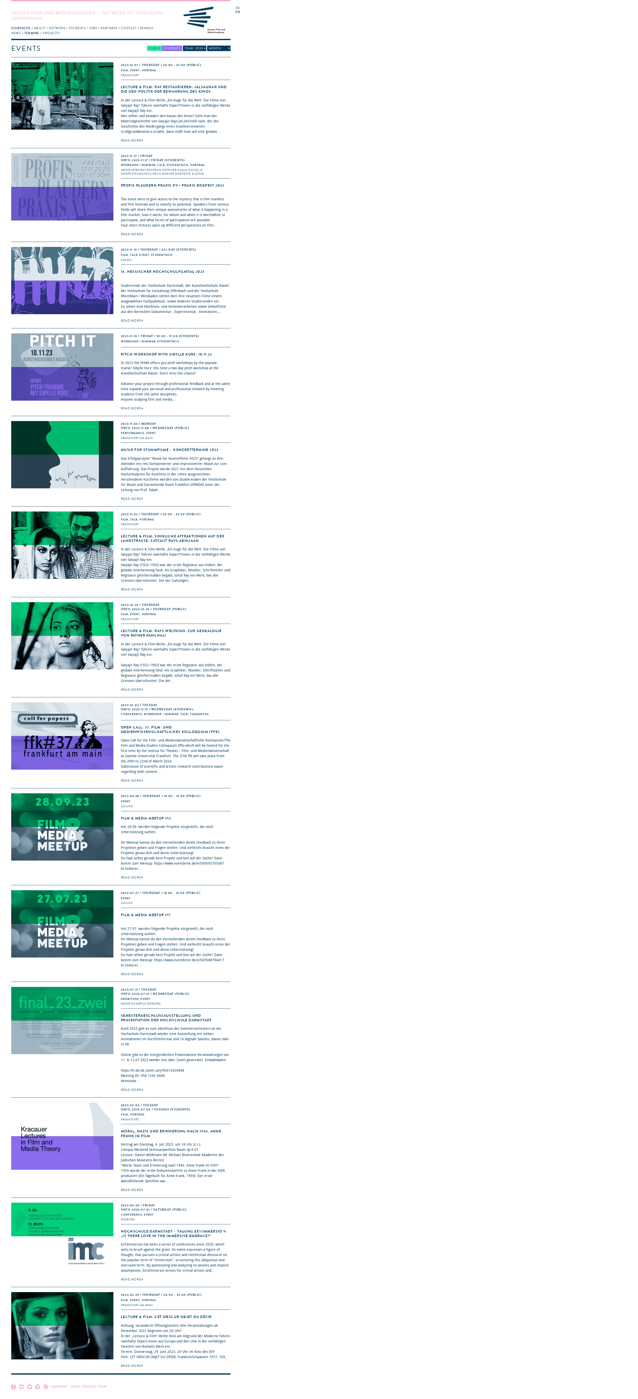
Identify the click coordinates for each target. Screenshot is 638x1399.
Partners (109, 28)
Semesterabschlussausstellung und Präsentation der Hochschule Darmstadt (166, 1018)
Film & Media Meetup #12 (146, 818)
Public (154, 48)
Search (146, 28)
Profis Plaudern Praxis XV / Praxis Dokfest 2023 (172, 185)
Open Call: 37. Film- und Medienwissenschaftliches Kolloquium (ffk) (170, 729)
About (40, 28)
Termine (31, 33)
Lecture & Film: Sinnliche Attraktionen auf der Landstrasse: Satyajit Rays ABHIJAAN (172, 538)
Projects (51, 33)
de (238, 8)
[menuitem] (21, 28)
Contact (129, 28)
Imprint (60, 1386)
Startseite (21, 28)
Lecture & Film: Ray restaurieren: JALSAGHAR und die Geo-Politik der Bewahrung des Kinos (174, 89)
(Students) (158, 250)
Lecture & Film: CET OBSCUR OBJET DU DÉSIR (166, 1317)
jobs (93, 28)
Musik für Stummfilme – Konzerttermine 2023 (170, 449)
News (16, 33)
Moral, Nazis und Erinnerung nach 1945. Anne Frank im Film (171, 1133)
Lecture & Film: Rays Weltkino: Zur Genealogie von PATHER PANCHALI (171, 633)
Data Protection (89, 1386)
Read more (131, 141)
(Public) (161, 65)
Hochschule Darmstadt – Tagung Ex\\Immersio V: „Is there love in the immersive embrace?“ (174, 1233)
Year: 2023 (193, 48)
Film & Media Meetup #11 (145, 915)
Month (215, 48)
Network (57, 28)
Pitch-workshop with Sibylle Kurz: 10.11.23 (166, 354)
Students (77, 28)
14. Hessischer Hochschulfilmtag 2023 (162, 271)
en (238, 12)
